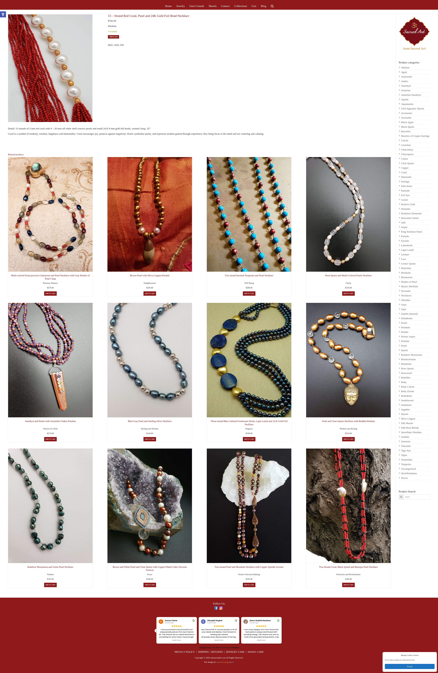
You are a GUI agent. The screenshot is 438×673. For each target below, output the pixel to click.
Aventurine (406, 113)
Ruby (404, 382)
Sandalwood (407, 400)
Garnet (404, 199)
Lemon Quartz (408, 263)
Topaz (404, 455)
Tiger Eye (406, 450)
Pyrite (404, 345)
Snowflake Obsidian (411, 432)
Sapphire (405, 409)
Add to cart (113, 37)
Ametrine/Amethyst (411, 94)
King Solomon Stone (411, 231)
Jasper (404, 227)
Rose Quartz (407, 368)
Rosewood (406, 373)
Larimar (405, 254)
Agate (404, 72)
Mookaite (406, 272)
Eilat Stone (406, 186)
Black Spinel (407, 126)
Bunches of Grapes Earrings (415, 136)
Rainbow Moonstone (411, 354)
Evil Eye (405, 195)
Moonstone (406, 277)
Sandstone (406, 405)
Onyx (404, 304)
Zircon (404, 477)
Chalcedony (407, 149)
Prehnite (405, 341)
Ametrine (406, 90)
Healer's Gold (408, 204)
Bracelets (406, 131)
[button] (3, 14)
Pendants (405, 327)
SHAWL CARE (256, 651)
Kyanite (405, 240)
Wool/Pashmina (409, 473)
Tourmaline (406, 459)
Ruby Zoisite (407, 391)
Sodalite (405, 436)
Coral (404, 172)
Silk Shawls (407, 423)
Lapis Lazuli (407, 249)
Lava (403, 259)
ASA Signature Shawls (412, 108)
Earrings (405, 181)
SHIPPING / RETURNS (210, 651)
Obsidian (405, 300)
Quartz (404, 350)
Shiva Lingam (408, 418)
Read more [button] (176, 640)
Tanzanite (406, 446)
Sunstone (405, 441)
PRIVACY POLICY (185, 651)
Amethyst (406, 85)
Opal (403, 309)
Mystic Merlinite (409, 286)
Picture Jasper (408, 336)
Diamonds (406, 177)
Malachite (406, 268)
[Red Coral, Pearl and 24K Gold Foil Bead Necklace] (50, 68)
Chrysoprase (407, 154)
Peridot (404, 332)
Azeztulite (406, 117)
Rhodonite (406, 363)
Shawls (404, 414)
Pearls (404, 322)
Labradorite (407, 245)
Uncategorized (408, 468)
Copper (404, 167)
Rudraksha (406, 395)
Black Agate (407, 122)
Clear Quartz (407, 163)
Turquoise (406, 464)
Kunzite (405, 236)
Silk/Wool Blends (410, 427)
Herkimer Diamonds (411, 213)
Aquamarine (407, 104)
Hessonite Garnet (410, 218)
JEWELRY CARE (235, 651)
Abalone (405, 67)
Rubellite (405, 377)
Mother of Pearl (409, 281)
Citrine (404, 158)
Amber (404, 81)
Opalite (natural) (409, 313)
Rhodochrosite (408, 359)
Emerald (405, 190)
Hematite (405, 208)
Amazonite (406, 76)
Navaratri (406, 291)
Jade (403, 222)
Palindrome (407, 318)
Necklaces (406, 295)
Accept (409, 666)
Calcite (404, 140)
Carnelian (406, 145)
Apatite (404, 99)
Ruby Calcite (407, 386)
